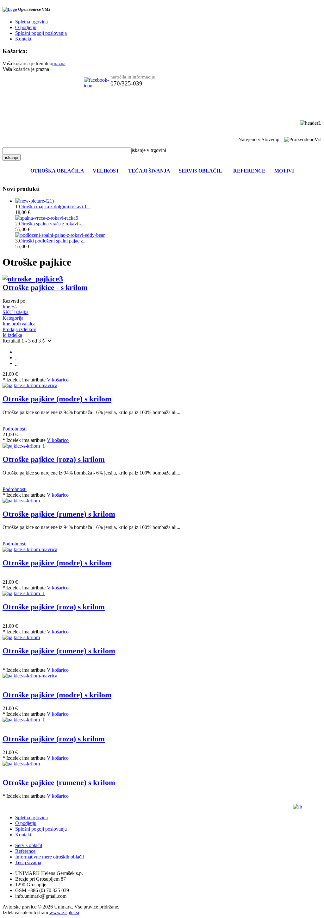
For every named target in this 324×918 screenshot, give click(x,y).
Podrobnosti (15, 428)
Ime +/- (10, 306)
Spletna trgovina (31, 21)
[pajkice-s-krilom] (21, 637)
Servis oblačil (28, 845)
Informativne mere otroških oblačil (49, 856)
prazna (58, 63)
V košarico (58, 379)
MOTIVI (284, 170)
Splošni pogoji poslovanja (41, 33)
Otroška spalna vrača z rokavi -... (52, 223)
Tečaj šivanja (28, 862)
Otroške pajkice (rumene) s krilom (59, 514)
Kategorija (13, 318)
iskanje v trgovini (149, 150)
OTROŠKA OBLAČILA (57, 170)
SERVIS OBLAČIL (200, 170)
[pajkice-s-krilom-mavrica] (30, 549)
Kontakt (23, 38)
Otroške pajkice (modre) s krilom (57, 399)
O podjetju (25, 27)
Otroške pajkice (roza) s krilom (54, 459)
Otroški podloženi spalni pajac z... (53, 240)
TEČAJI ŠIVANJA (149, 170)
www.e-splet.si (64, 912)
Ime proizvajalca (19, 323)
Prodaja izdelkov (19, 329)
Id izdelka (12, 335)
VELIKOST (106, 170)
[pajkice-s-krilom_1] (24, 593)
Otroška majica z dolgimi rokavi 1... (54, 206)
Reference (25, 851)
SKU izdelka (15, 312)
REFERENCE (249, 170)
